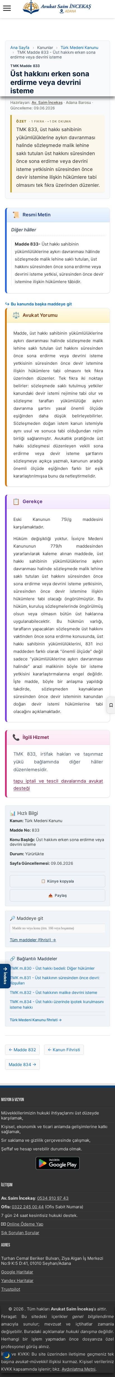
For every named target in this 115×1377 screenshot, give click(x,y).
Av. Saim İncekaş (47, 102)
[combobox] (57, 928)
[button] (5, 976)
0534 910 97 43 (53, 1198)
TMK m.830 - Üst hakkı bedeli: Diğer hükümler (52, 968)
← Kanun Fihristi (64, 1049)
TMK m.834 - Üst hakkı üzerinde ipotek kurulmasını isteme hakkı (57, 1004)
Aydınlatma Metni (78, 1369)
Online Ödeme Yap (25, 1224)
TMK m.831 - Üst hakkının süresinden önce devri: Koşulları (55, 980)
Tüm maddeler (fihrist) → (33, 939)
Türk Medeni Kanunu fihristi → (36, 1020)
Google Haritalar (17, 1272)
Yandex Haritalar (17, 1280)
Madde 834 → (22, 1064)
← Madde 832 (22, 1049)
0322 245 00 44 (28, 1206)
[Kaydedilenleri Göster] (111, 705)
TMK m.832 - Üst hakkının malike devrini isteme (53, 992)
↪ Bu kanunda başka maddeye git (38, 304)
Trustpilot (10, 1289)
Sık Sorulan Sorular (20, 1232)
